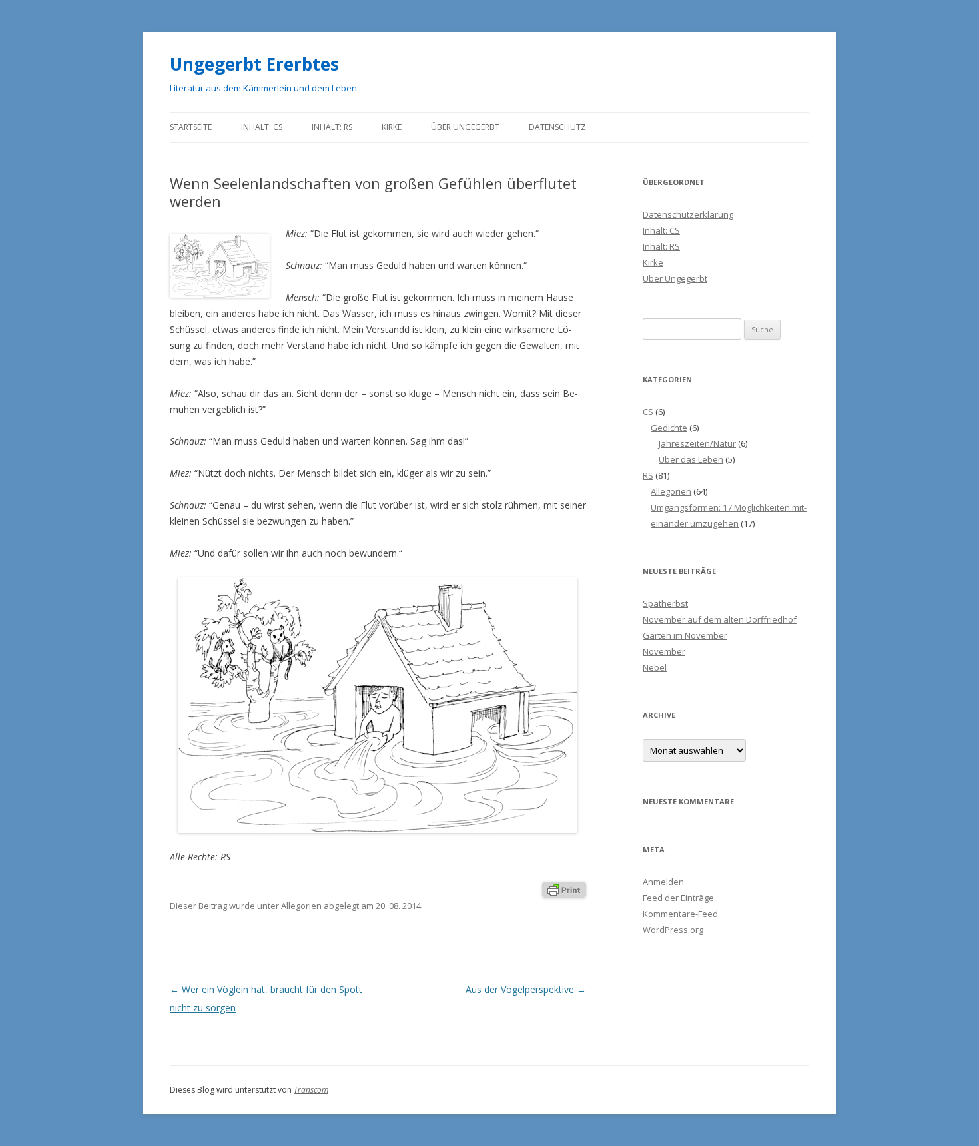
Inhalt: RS (332, 127)
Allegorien (301, 906)
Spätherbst (665, 603)
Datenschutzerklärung (688, 214)
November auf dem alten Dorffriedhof (720, 619)
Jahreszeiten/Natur (697, 443)
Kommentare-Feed (680, 914)
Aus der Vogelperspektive (526, 989)
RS (648, 475)
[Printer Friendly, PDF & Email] (564, 888)
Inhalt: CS (261, 127)
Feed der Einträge (678, 898)
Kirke (392, 127)
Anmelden (663, 882)
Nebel (655, 667)
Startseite (191, 127)
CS (648, 412)
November (664, 651)
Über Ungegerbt (465, 127)
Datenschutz (557, 127)
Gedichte (669, 427)
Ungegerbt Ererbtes (254, 64)
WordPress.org (673, 930)
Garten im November (685, 635)
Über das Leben (691, 459)
